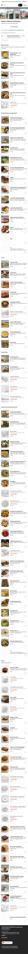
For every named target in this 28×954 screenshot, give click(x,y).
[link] (14, 36)
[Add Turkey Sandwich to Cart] (25, 362)
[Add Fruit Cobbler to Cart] (25, 702)
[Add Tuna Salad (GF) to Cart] (25, 616)
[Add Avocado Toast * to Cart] (25, 153)
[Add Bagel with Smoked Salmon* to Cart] (25, 222)
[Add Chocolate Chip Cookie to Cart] (25, 762)
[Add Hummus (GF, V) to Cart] (25, 636)
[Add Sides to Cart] (25, 242)
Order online (4, 937)
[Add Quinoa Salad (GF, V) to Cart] (25, 476)
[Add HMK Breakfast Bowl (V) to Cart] (25, 163)
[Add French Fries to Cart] (25, 347)
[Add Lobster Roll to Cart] (25, 297)
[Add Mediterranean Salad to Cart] (25, 526)
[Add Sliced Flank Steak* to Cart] (25, 586)
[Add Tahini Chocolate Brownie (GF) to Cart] (25, 832)
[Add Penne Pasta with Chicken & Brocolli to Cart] (25, 68)
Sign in (25, 5)
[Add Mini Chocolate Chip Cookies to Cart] (25, 861)
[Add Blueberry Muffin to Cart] (25, 672)
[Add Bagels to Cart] (25, 232)
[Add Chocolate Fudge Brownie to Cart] (25, 842)
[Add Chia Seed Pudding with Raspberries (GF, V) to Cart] (25, 901)
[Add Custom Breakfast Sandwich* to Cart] (25, 202)
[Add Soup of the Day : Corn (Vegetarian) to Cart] (25, 58)
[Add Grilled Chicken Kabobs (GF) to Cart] (25, 566)
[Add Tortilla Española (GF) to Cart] (25, 606)
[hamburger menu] (1, 5)
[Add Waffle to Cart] (25, 182)
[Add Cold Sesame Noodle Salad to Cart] (25, 457)
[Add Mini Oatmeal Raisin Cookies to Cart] (25, 881)
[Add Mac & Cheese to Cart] (25, 596)
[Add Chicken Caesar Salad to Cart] (25, 417)
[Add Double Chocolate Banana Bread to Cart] (25, 921)
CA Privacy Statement (6, 947)
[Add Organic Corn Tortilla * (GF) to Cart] (25, 143)
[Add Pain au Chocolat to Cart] (25, 742)
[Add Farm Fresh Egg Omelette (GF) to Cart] (25, 133)
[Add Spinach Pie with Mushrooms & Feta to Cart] (25, 78)
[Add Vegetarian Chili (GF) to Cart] (25, 307)
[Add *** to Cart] (25, 252)
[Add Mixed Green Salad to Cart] (25, 447)
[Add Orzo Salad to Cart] (25, 486)
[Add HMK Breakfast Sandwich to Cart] (25, 123)
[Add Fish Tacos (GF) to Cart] (25, 267)
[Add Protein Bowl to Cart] (25, 277)
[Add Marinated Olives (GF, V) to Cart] (25, 646)
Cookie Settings (14, 947)
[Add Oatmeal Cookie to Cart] (25, 772)
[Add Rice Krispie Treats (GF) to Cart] (25, 851)
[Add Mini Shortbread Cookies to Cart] (25, 871)
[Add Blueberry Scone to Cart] (25, 722)
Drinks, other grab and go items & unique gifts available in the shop (11, 1)
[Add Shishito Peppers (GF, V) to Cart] (25, 546)
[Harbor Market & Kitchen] (5, 5)
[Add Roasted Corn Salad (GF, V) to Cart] (25, 516)
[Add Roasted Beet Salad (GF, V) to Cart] (25, 536)
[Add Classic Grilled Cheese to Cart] (25, 327)
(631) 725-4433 (5, 931)
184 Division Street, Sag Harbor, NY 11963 (10, 932)
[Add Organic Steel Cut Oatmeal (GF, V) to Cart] (25, 192)
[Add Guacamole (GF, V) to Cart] (25, 626)
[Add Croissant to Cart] (25, 732)
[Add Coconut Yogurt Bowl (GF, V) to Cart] (25, 173)
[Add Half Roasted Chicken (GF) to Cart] (25, 576)
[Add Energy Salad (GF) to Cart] (25, 427)
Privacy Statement (13, 946)
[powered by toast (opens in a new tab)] (7, 943)
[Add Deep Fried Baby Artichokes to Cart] (25, 88)
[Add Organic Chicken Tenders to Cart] (25, 287)
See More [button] (24, 1)
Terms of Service (5, 946)
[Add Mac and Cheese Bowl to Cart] (25, 337)
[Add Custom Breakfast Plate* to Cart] (25, 212)
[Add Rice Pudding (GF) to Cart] (25, 891)
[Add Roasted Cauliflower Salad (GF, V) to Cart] (25, 467)
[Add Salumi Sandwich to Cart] (25, 372)
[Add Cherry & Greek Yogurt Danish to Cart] (25, 752)
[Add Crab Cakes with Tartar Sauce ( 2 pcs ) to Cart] (25, 98)
